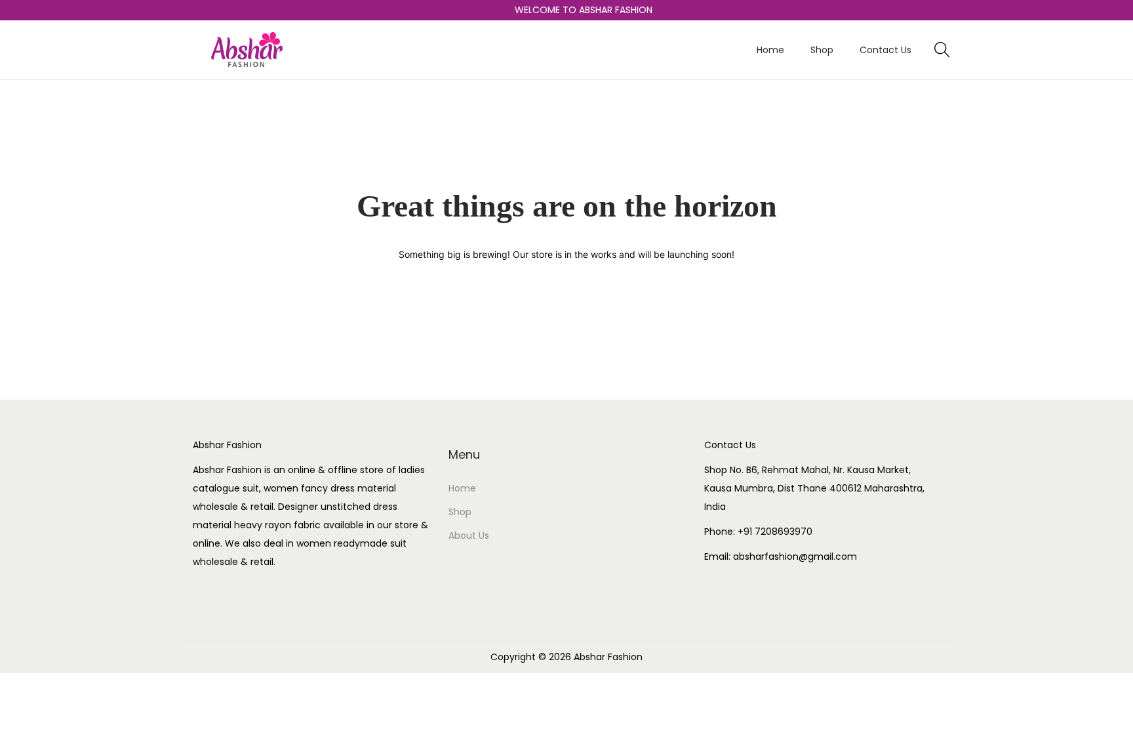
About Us (468, 535)
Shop (459, 511)
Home (462, 488)
